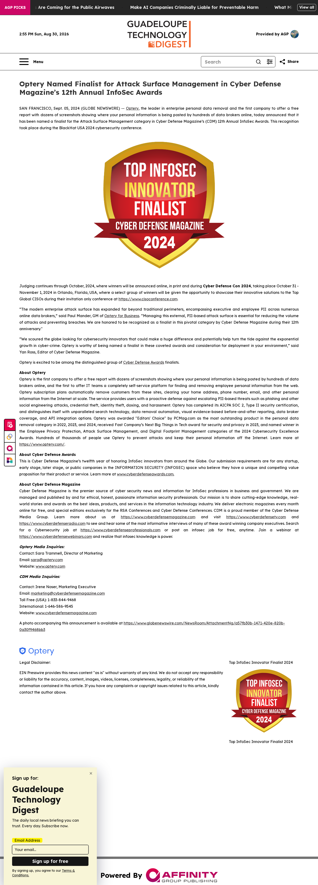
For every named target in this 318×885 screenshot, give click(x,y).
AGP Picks (15, 7)
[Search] (258, 61)
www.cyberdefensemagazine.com (66, 612)
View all (306, 7)
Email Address (27, 840)
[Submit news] (9, 425)
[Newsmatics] (9, 460)
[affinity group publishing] (9, 448)
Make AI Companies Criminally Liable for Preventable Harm (194, 7)
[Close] (91, 773)
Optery (132, 108)
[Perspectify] (9, 437)
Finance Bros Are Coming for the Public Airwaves (61, 7)
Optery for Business (121, 315)
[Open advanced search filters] (269, 61)
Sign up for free (50, 861)
